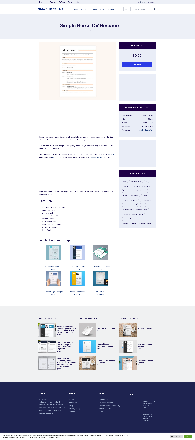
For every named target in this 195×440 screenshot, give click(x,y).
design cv (126, 186)
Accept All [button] (188, 436)
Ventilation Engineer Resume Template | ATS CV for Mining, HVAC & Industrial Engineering (66, 329)
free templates (142, 191)
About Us (73, 403)
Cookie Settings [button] (176, 436)
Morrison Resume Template (145, 345)
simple (134, 223)
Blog (71, 406)
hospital (55, 157)
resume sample (142, 219)
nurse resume (127, 209)
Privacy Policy (74, 409)
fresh (125, 195)
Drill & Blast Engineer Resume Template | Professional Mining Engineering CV (65, 346)
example (147, 186)
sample (125, 223)
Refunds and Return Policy (109, 406)
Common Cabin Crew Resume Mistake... (149, 404)
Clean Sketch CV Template (100, 293)
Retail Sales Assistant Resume (53, 267)
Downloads (83, 30)
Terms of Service (105, 409)
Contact (72, 412)
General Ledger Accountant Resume (105, 345)
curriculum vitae (136, 181)
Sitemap (102, 412)
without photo (146, 223)
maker (125, 205)
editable (137, 186)
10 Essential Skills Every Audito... (147, 416)
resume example (137, 214)
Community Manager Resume (77, 267)
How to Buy (103, 400)
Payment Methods (106, 403)
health (145, 195)
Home (76, 30)
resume (125, 214)
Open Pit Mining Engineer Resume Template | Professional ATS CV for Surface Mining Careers (66, 362)
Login (152, 2)
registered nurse (141, 209)
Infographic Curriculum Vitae (100, 267)
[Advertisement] (77, 121)
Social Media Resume (146, 328)
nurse (93, 157)
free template (127, 191)
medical (111, 154)
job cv (135, 200)
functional (134, 195)
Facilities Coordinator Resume (77, 293)
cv (146, 181)
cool (124, 181)
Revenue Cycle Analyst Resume (54, 293)
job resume (145, 200)
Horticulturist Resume (106, 328)
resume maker (127, 219)
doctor (99, 157)
